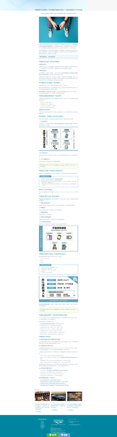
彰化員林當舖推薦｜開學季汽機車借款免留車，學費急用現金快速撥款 (58, 405)
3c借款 (50, 173)
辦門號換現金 (69, 76)
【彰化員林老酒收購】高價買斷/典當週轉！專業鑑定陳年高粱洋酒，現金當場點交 (74, 406)
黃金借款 (42, 424)
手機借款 (42, 305)
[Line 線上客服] (52, 435)
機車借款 (42, 422)
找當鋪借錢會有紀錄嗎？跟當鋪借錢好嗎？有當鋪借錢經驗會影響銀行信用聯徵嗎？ (54, 385)
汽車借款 (42, 421)
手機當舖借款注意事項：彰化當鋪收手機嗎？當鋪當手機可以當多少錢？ (52, 383)
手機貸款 (52, 66)
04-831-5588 (51, 267)
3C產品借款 (42, 425)
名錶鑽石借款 (42, 426)
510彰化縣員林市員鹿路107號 (74, 424)
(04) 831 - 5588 (72, 419)
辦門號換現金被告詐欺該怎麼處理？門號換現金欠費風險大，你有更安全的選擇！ (54, 381)
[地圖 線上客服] (64, 435)
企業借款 (42, 427)
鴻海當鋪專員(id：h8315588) (59, 309)
